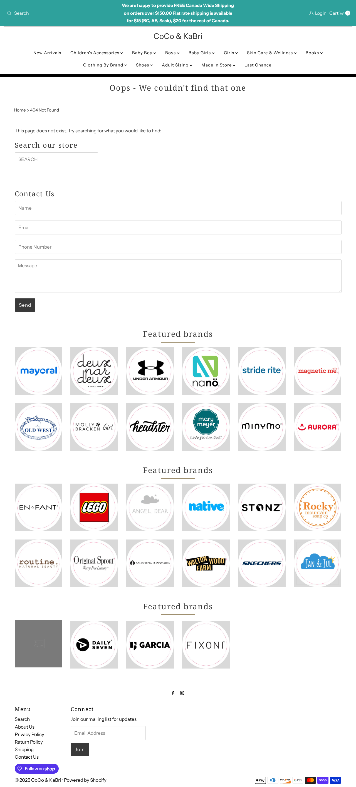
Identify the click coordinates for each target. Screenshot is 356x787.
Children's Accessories (95, 52)
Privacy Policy (29, 734)
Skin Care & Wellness (270, 52)
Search (22, 719)
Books (313, 52)
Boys (171, 52)
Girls (229, 52)
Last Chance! (258, 65)
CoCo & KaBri (178, 36)
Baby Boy (143, 52)
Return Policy (29, 742)
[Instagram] (182, 693)
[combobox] (60, 13)
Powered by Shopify (85, 780)
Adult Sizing (176, 65)
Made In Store (217, 65)
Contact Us (27, 757)
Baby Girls (200, 52)
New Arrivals (47, 52)
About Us (24, 726)
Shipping (24, 749)
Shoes (143, 65)
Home (20, 110)
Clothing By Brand (103, 65)
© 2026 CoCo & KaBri (38, 780)
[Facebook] (173, 693)
